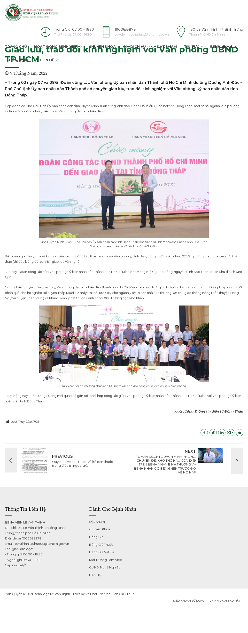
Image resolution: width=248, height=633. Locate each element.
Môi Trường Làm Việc (105, 560)
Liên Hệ (47, 60)
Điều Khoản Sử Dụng (188, 600)
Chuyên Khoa (102, 46)
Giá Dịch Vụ (134, 46)
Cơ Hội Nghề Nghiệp (105, 567)
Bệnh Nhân (221, 46)
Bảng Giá (96, 537)
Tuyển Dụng (17, 60)
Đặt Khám (167, 46)
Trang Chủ (16, 46)
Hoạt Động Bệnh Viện (56, 46)
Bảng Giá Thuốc (101, 544)
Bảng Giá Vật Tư (101, 552)
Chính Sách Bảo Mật (225, 600)
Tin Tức (191, 46)
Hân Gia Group (123, 594)
